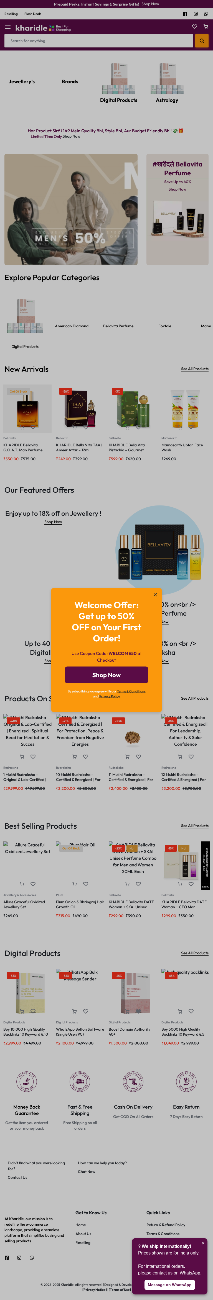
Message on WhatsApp (170, 1285)
